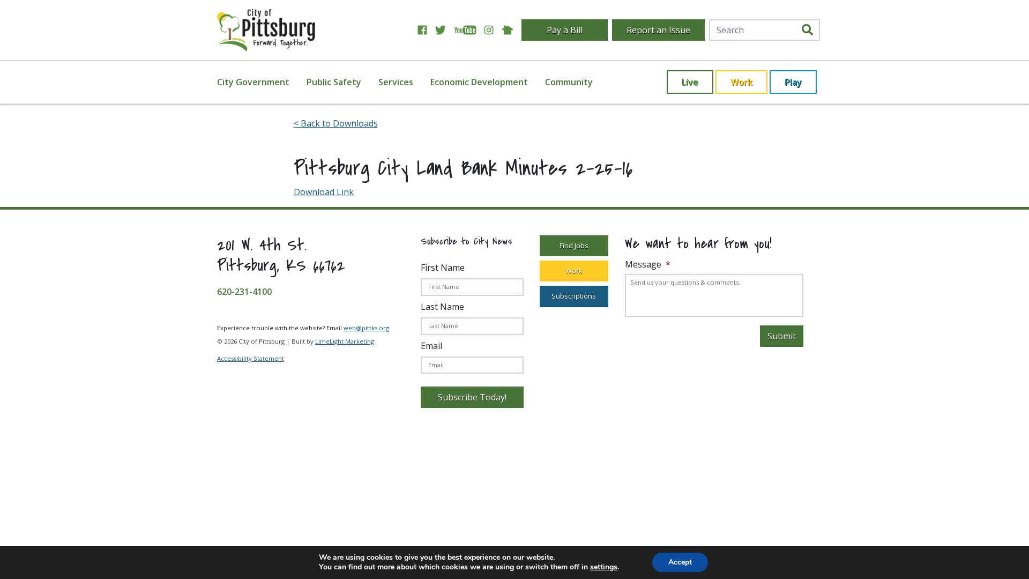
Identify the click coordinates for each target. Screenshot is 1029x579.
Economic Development (479, 82)
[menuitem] (259, 82)
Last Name (442, 307)
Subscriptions (573, 296)
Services (395, 82)
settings (603, 567)
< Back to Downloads (336, 123)
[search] (807, 30)
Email (431, 346)
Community (569, 82)
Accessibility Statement (250, 358)
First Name (443, 267)
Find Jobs (574, 245)
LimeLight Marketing (344, 341)
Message (647, 264)
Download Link (324, 192)
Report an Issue (658, 30)
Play (793, 82)
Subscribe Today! (472, 397)
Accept (680, 562)
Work (741, 82)
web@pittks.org (366, 328)
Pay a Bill (565, 30)
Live (690, 82)
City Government (253, 82)
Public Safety (334, 82)
